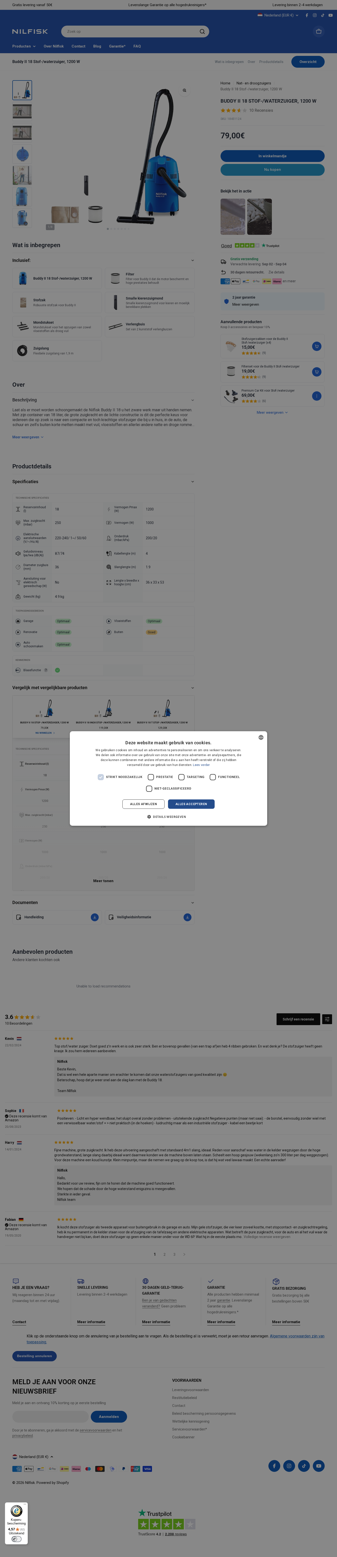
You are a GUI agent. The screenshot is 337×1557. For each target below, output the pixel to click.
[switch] (16, 1539)
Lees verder (201, 765)
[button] (168, 817)
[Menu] (25, 1505)
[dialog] (168, 778)
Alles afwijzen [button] (143, 804)
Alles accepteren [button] (191, 804)
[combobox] (261, 737)
